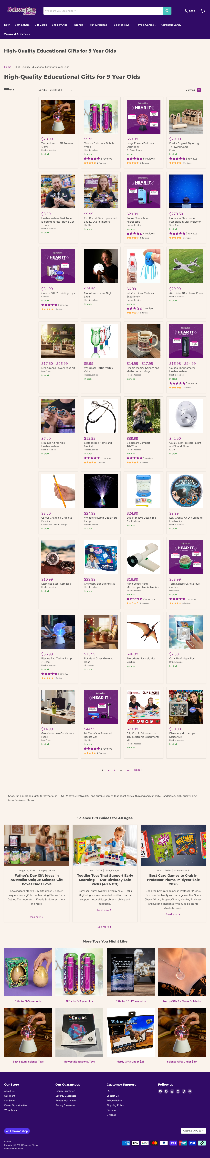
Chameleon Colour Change (54, 524)
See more (103, 927)
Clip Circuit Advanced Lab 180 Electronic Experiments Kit (143, 737)
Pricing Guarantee (65, 1105)
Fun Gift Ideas (99, 25)
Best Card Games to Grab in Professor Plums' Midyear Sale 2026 (173, 880)
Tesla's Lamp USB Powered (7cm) (57, 145)
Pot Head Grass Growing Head (98, 660)
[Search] (167, 11)
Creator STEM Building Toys (58, 293)
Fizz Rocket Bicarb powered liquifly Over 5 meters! (100, 220)
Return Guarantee (65, 1091)
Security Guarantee (65, 1095)
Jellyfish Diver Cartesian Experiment (141, 294)
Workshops (10, 1110)
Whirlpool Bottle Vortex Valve (98, 369)
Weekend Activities (16, 34)
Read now (35, 917)
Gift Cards (40, 25)
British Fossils (175, 661)
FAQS (110, 1091)
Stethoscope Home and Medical (98, 444)
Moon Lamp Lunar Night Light (98, 294)
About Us (9, 1091)
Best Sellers (22, 25)
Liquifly (87, 225)
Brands (79, 25)
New (7, 25)
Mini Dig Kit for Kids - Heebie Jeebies (54, 444)
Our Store (9, 1100)
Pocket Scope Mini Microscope (137, 220)
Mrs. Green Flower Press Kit (58, 368)
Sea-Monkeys (133, 521)
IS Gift (172, 449)
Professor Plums (134, 150)
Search (7, 1141)
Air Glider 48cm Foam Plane (186, 293)
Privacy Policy (114, 1100)
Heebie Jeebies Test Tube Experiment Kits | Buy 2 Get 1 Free (57, 221)
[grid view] (199, 90)
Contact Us (113, 1095)
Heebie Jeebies (48, 150)
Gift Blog (111, 1115)
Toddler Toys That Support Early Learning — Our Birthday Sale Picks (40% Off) (105, 880)
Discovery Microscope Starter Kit (182, 735)
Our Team (9, 1095)
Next (137, 770)
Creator (45, 296)
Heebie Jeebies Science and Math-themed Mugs (143, 369)
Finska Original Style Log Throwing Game (184, 145)
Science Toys (122, 25)
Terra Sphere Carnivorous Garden (184, 585)
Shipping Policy (115, 1105)
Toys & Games (145, 25)
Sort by (43, 90)
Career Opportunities (15, 1105)
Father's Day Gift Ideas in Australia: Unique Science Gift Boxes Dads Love (36, 880)
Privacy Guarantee (65, 1100)
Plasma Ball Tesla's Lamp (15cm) (56, 660)
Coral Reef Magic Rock (182, 658)
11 (128, 770)
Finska (172, 150)
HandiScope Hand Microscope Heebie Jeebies (143, 585)
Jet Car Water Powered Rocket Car (98, 735)
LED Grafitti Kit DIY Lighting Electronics (185, 519)
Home (7, 67)
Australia (192, 1130)
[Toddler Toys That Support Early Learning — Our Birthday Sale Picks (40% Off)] (105, 845)
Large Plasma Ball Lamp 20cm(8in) (141, 145)
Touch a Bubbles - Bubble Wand (99, 145)
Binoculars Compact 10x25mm (138, 444)
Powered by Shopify (13, 1148)
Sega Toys (174, 225)
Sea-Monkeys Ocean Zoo (141, 518)
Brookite (131, 661)
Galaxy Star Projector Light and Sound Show (185, 444)
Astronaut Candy (171, 25)
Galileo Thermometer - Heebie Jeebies (183, 369)
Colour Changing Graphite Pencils (56, 519)
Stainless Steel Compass (56, 584)
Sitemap (111, 1110)
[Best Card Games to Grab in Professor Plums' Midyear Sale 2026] (173, 845)
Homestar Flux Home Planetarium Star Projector (185, 220)
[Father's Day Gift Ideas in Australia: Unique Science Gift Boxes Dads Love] (36, 845)
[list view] (203, 90)
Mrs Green (46, 371)
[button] (92, 159)
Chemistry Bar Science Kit (99, 584)
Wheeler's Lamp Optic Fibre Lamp (100, 519)
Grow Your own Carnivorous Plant (58, 735)
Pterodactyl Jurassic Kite (141, 658)
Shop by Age (60, 25)
